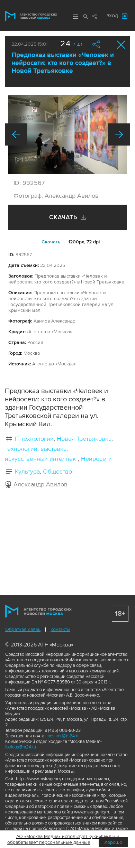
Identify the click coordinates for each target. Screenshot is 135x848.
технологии (21, 449)
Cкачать (51, 242)
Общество (57, 471)
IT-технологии (34, 438)
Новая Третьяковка (84, 438)
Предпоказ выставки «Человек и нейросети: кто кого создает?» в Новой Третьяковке (62, 63)
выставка (53, 449)
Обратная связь (22, 629)
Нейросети (96, 459)
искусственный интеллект (41, 459)
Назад (16, 134)
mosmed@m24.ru (63, 736)
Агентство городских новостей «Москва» (31, 16)
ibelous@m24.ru (20, 747)
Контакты (60, 629)
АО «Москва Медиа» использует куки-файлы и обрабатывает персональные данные (63, 839)
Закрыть (121, 44)
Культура (27, 471)
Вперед (119, 134)
